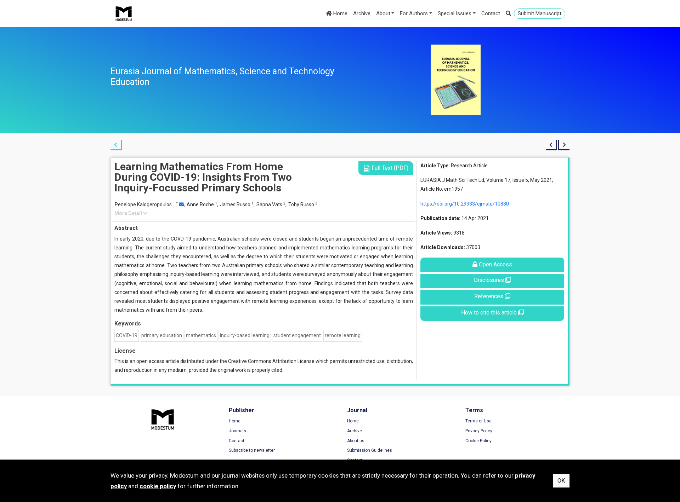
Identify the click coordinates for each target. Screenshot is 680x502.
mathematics (201, 335)
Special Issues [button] (454, 13)
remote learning (343, 335)
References (489, 296)
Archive (361, 13)
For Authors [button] (414, 13)
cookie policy (158, 486)
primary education (161, 335)
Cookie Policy (478, 440)
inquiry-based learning (245, 335)
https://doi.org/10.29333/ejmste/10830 (464, 204)
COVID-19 (126, 335)
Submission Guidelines (369, 450)
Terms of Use (478, 421)
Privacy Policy (478, 430)
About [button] (383, 13)
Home (339, 13)
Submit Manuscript (539, 13)
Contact (490, 13)
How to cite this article (489, 312)
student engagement (297, 335)
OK (561, 480)
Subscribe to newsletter (252, 450)
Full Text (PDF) (389, 168)
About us (355, 440)
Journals (237, 430)
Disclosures (489, 280)
